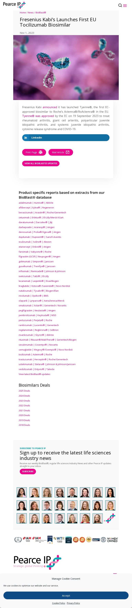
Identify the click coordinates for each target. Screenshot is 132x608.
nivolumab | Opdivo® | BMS (33, 295)
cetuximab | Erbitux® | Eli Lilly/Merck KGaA (41, 217)
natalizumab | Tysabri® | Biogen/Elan (39, 290)
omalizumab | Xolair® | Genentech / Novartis (43, 305)
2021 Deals (24, 410)
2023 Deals (24, 400)
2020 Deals (24, 415)
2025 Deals (24, 390)
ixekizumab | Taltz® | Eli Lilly (34, 276)
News (31, 12)
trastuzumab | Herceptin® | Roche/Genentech (43, 359)
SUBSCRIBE (28, 471)
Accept (66, 595)
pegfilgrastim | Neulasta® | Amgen (37, 310)
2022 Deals (24, 405)
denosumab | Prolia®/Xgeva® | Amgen (40, 232)
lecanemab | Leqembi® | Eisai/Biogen (39, 281)
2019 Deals (24, 420)
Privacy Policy (73, 603)
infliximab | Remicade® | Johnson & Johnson (42, 271)
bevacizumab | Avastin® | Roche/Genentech (42, 212)
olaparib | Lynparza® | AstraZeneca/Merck (41, 300)
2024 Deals (24, 395)
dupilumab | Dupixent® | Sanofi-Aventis (40, 237)
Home (23, 12)
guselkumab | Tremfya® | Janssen (37, 266)
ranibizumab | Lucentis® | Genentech (39, 325)
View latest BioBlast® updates (34, 374)
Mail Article (58, 152)
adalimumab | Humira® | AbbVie (36, 202)
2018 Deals (24, 425)
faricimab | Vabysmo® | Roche (35, 251)
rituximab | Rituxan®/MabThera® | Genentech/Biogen (47, 339)
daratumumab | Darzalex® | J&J (35, 222)
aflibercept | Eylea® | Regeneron (36, 207)
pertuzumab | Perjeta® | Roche (35, 320)
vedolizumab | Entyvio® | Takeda (36, 369)
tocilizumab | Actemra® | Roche (35, 354)
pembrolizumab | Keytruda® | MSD (37, 315)
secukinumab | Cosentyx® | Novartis (38, 344)
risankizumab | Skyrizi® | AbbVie (36, 334)
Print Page (31, 152)
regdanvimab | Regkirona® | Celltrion (38, 329)
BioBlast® (41, 12)
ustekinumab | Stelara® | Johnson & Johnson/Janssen (47, 364)
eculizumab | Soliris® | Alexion (35, 241)
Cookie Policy (58, 603)
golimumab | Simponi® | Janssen (36, 261)
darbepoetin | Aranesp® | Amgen (36, 227)
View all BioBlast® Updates (41, 163)
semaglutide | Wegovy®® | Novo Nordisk (46, 349)
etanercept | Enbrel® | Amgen (35, 246)
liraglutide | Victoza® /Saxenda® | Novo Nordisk (44, 285)
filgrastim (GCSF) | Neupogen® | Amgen (39, 256)
